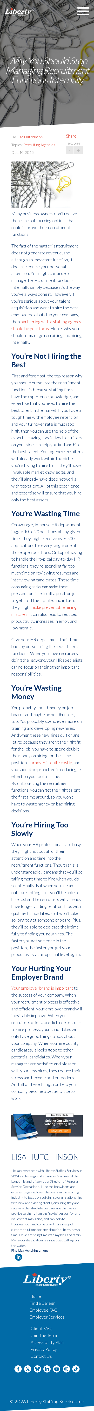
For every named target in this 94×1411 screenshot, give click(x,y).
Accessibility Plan (47, 1342)
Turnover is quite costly (50, 762)
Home (35, 1296)
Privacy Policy (44, 1349)
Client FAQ (41, 1328)
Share (71, 136)
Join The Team (44, 1335)
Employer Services (47, 1317)
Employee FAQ (44, 1310)
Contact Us (41, 1356)
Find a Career (42, 1303)
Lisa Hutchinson (30, 136)
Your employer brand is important (42, 988)
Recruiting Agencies (39, 144)
